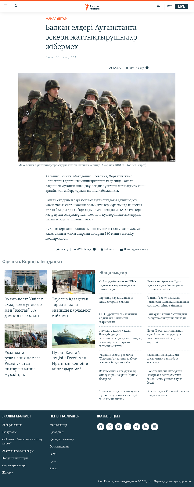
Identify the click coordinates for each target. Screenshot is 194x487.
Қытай (54, 461)
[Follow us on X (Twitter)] (109, 426)
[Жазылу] (154, 426)
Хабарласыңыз (12, 425)
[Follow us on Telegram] (136, 426)
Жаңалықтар (58, 425)
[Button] (115, 68)
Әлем (53, 468)
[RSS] (145, 426)
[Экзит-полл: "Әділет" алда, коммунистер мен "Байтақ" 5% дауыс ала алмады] (26, 282)
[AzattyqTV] (158, 6)
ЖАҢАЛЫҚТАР (56, 19)
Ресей (53, 453)
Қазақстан (57, 432)
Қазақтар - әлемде (62, 439)
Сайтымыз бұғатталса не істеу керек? (22, 441)
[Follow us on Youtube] (118, 426)
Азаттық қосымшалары (18, 450)
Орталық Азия (59, 446)
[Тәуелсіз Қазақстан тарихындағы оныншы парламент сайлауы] (73, 282)
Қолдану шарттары (15, 458)
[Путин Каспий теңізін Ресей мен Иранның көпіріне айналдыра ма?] (73, 336)
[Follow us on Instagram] (127, 426)
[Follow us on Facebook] (100, 426)
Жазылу (7, 472)
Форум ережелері (14, 465)
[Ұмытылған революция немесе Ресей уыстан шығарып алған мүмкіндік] (26, 336)
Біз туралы (9, 432)
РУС (169, 6)
